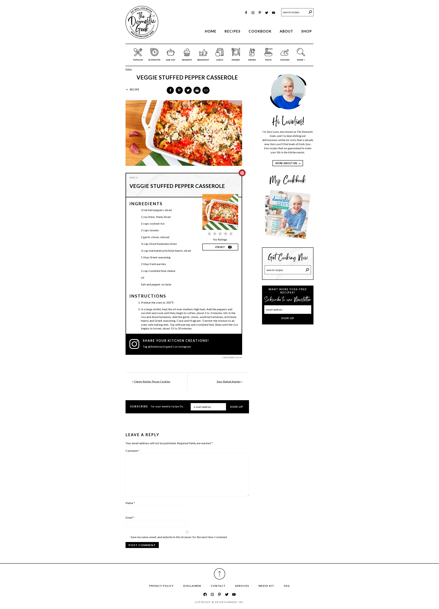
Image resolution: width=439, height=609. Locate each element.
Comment (133, 450)
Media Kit (266, 585)
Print (220, 247)
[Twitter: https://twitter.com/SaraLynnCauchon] (227, 594)
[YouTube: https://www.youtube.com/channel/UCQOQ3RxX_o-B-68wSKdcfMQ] (234, 594)
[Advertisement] (287, 384)
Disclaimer (192, 585)
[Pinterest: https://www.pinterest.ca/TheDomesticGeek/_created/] (219, 594)
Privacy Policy (161, 585)
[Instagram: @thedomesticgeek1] (136, 344)
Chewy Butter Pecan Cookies (152, 381)
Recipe (134, 89)
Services (242, 585)
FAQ (287, 585)
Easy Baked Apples (229, 381)
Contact (218, 585)
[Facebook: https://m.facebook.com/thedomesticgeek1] (205, 594)
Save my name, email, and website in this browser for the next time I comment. (179, 537)
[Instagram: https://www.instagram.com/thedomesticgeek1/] (212, 594)
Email (130, 517)
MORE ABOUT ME (286, 163)
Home (129, 69)
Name (130, 503)
